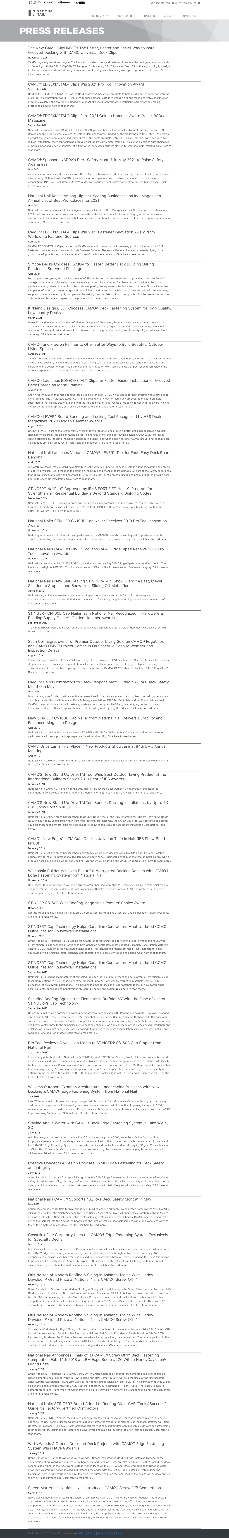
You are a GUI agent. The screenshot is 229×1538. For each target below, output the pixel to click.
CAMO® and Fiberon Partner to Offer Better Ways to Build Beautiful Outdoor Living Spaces (95, 346)
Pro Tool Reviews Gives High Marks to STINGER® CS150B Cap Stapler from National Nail (94, 1045)
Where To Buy (183, 3)
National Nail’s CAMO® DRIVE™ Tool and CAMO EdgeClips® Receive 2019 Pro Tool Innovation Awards (96, 551)
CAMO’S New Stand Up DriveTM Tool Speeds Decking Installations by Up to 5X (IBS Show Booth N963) (98, 804)
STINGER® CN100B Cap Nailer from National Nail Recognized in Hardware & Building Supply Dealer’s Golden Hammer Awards (95, 615)
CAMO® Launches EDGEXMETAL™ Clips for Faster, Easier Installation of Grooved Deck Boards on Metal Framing (99, 382)
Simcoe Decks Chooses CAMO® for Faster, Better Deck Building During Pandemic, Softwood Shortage (91, 266)
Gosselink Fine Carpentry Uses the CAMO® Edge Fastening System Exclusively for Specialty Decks (98, 1237)
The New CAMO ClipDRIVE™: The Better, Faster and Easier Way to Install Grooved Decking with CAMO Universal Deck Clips (92, 50)
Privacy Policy (87, 1533)
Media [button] (167, 15)
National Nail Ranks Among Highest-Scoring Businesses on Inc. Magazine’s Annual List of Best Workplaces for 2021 (94, 198)
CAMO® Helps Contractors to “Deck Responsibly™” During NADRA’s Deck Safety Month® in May (98, 684)
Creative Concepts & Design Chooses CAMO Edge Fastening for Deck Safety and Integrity (96, 1165)
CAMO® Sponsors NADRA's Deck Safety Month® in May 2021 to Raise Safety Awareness (96, 162)
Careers (149, 15)
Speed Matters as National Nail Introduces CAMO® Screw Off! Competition (94, 1488)
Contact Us (189, 15)
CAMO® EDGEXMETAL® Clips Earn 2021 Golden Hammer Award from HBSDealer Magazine (99, 118)
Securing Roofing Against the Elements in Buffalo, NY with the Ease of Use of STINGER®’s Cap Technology (96, 1001)
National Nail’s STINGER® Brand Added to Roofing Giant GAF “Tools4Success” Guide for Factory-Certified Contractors (97, 1405)
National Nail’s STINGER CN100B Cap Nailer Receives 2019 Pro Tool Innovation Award (97, 523)
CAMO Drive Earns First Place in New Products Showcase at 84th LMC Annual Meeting (97, 748)
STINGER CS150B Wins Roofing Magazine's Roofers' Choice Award (86, 903)
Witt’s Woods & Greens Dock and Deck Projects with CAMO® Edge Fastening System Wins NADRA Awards (96, 1445)
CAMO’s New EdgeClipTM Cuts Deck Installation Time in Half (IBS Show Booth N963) (97, 840)
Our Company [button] (99, 15)
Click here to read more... (60, 105)
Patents (120, 1533)
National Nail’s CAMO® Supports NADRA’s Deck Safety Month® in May (89, 1199)
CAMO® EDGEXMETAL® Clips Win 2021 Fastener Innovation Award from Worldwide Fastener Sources (91, 234)
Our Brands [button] (126, 15)
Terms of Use (105, 1533)
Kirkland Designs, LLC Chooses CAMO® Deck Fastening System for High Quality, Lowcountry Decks (99, 310)
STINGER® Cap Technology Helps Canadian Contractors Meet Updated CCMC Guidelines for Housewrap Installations (97, 928)
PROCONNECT (161, 3)
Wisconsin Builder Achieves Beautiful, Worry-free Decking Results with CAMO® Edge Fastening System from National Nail (98, 873)
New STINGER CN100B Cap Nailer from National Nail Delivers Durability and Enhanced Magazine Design (95, 720)
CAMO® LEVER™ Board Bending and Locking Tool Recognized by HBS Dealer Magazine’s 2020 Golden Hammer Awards (96, 418)
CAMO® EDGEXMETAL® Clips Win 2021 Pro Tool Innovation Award (86, 84)
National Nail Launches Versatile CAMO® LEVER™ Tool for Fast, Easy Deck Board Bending (99, 454)
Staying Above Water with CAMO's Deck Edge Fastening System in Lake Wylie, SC (98, 1125)
